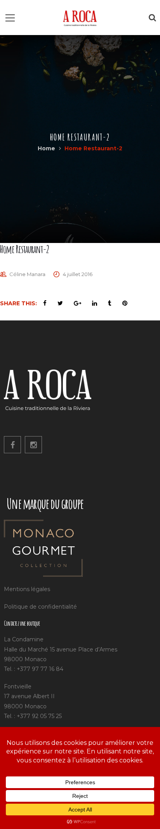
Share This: (18, 303)
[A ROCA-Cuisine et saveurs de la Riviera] (80, 17)
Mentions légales (27, 589)
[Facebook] (12, 444)
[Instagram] (33, 444)
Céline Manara (27, 274)
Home (46, 148)
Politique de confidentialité (40, 606)
